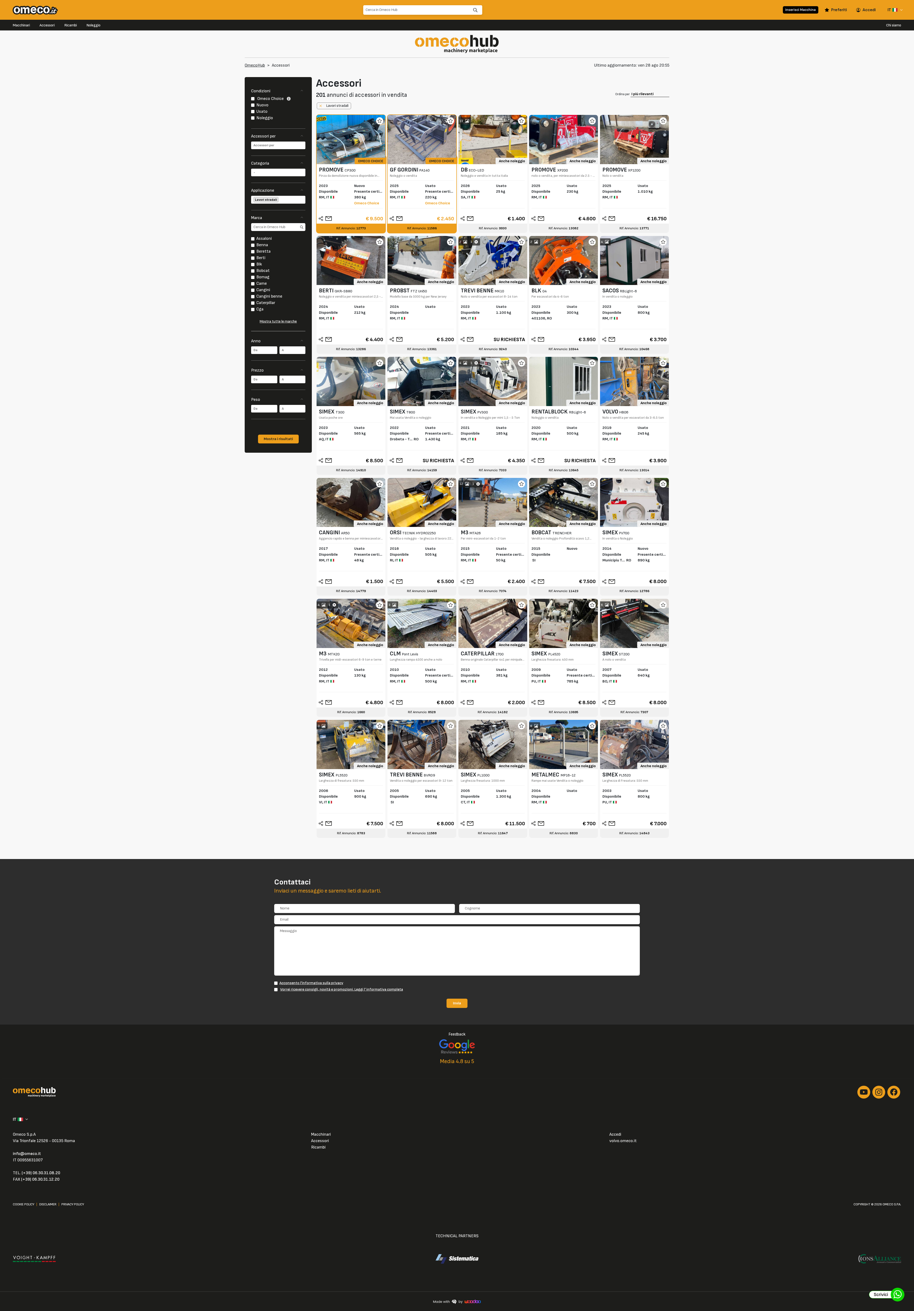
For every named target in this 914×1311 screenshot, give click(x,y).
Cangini (263, 289)
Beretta (263, 251)
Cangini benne (269, 296)
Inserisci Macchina (800, 9)
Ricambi (70, 25)
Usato (262, 111)
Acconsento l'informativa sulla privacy (311, 983)
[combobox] (278, 145)
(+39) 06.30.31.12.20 (40, 1179)
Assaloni (264, 238)
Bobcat (263, 270)
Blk (259, 264)
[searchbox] (278, 145)
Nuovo (262, 105)
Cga (259, 309)
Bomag (262, 277)
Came (261, 283)
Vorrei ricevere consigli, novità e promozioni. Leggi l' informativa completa (341, 989)
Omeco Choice (270, 98)
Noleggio (93, 25)
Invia (457, 1003)
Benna (262, 244)
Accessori (47, 25)
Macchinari (21, 25)
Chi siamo (893, 25)
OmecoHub (255, 65)
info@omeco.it (27, 1153)
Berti (260, 257)
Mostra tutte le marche (278, 321)
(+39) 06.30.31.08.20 (41, 1172)
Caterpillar (265, 302)
